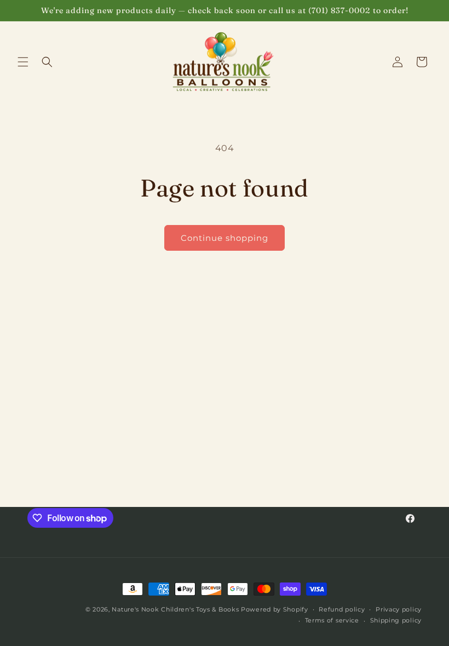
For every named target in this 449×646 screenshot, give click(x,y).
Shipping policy (396, 620)
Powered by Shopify (274, 609)
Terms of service (332, 620)
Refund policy (342, 609)
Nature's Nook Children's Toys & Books (175, 609)
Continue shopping (224, 238)
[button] (23, 62)
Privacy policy (399, 609)
